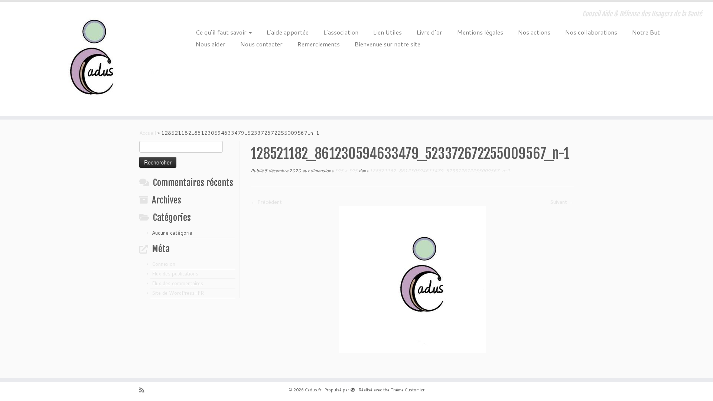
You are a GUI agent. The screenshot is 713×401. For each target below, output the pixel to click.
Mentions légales (480, 32)
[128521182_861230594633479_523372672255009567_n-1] (412, 279)
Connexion (163, 264)
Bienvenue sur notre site (387, 44)
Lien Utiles (387, 32)
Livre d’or (429, 32)
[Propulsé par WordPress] (352, 388)
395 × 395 (345, 170)
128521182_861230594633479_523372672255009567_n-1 (439, 170)
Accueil (147, 133)
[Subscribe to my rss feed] (144, 390)
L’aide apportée (288, 32)
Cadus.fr (313, 390)
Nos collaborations (591, 32)
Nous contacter (261, 44)
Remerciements (318, 44)
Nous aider (210, 44)
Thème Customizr (407, 390)
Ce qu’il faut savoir (222, 32)
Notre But (646, 32)
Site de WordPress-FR (178, 293)
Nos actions (534, 32)
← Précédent (266, 202)
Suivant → (562, 202)
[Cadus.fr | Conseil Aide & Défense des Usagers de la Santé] (82, 59)
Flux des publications (175, 273)
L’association (340, 32)
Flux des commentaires (177, 283)
